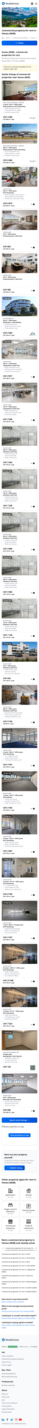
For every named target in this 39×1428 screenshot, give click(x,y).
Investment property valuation (13, 1359)
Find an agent (7, 1365)
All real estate (7, 1412)
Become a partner (8, 1385)
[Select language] (32, 4)
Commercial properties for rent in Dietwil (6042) (19, 1292)
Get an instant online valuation (13, 1302)
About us (5, 1394)
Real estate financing (9, 1377)
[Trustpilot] (19, 1346)
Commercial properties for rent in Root (16, 1262)
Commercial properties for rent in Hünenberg (18, 1258)
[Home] (2, 38)
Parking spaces (28, 1211)
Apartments (10, 1196)
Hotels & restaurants (28, 1228)
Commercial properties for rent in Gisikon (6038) (19, 1288)
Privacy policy (6, 1406)
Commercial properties (10, 1228)
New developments (9, 1374)
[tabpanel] (19, 1271)
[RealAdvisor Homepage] (10, 3)
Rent (8, 38)
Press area (5, 1397)
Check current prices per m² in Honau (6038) (18, 1311)
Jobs (3, 1400)
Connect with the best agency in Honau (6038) (18, 1318)
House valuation (7, 1356)
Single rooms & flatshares (10, 1211)
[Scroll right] (34, 1248)
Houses (29, 1196)
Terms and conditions (9, 1403)
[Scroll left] (4, 1248)
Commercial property (20, 38)
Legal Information (8, 1409)
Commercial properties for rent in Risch (16, 1254)
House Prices (6, 1362)
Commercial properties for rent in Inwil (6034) (18, 1266)
